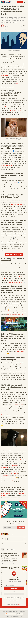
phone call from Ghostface (15, 314)
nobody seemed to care (16, 282)
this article (14, 473)
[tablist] (8, 549)
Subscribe (19, 2)
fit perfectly (4, 415)
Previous (6, 544)
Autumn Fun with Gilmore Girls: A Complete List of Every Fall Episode (10, 555)
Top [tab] (3, 549)
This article (14, 465)
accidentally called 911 (15, 110)
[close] (24, 572)
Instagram (12, 480)
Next (23, 544)
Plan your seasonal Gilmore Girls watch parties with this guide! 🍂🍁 (10, 559)
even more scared (6, 165)
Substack (8, 616)
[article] (14, 559)
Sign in (25, 2)
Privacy (13, 611)
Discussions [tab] (12, 549)
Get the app (19, 613)
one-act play (14, 183)
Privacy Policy (16, 600)
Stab (8, 306)
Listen (24, 25)
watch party (4, 75)
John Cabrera (5, 467)
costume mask (18, 405)
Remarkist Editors (9, 25)
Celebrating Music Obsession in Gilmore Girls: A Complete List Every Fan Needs (10, 568)
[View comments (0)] (8, 564)
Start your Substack (11, 613)
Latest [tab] (6, 549)
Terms (17, 611)
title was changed (16, 204)
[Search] (25, 549)
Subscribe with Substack (15, 594)
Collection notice (22, 611)
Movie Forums (5, 493)
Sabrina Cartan (5, 476)
